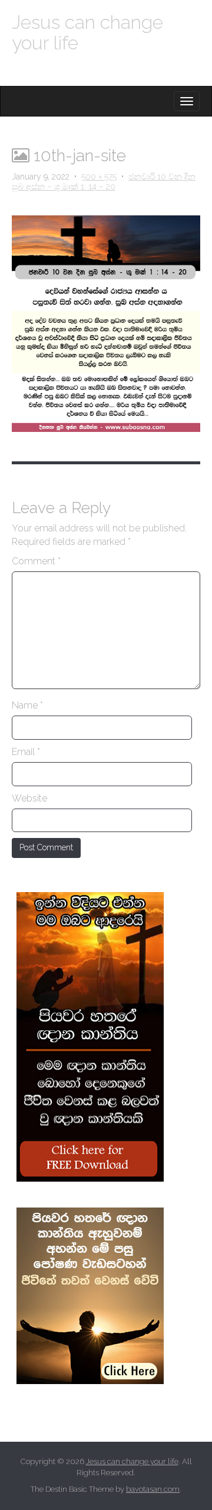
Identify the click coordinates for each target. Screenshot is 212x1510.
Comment (36, 561)
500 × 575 (99, 176)
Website (29, 798)
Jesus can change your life (87, 32)
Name (27, 705)
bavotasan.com (153, 1489)
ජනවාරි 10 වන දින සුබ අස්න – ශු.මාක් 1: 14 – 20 (104, 181)
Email (26, 751)
